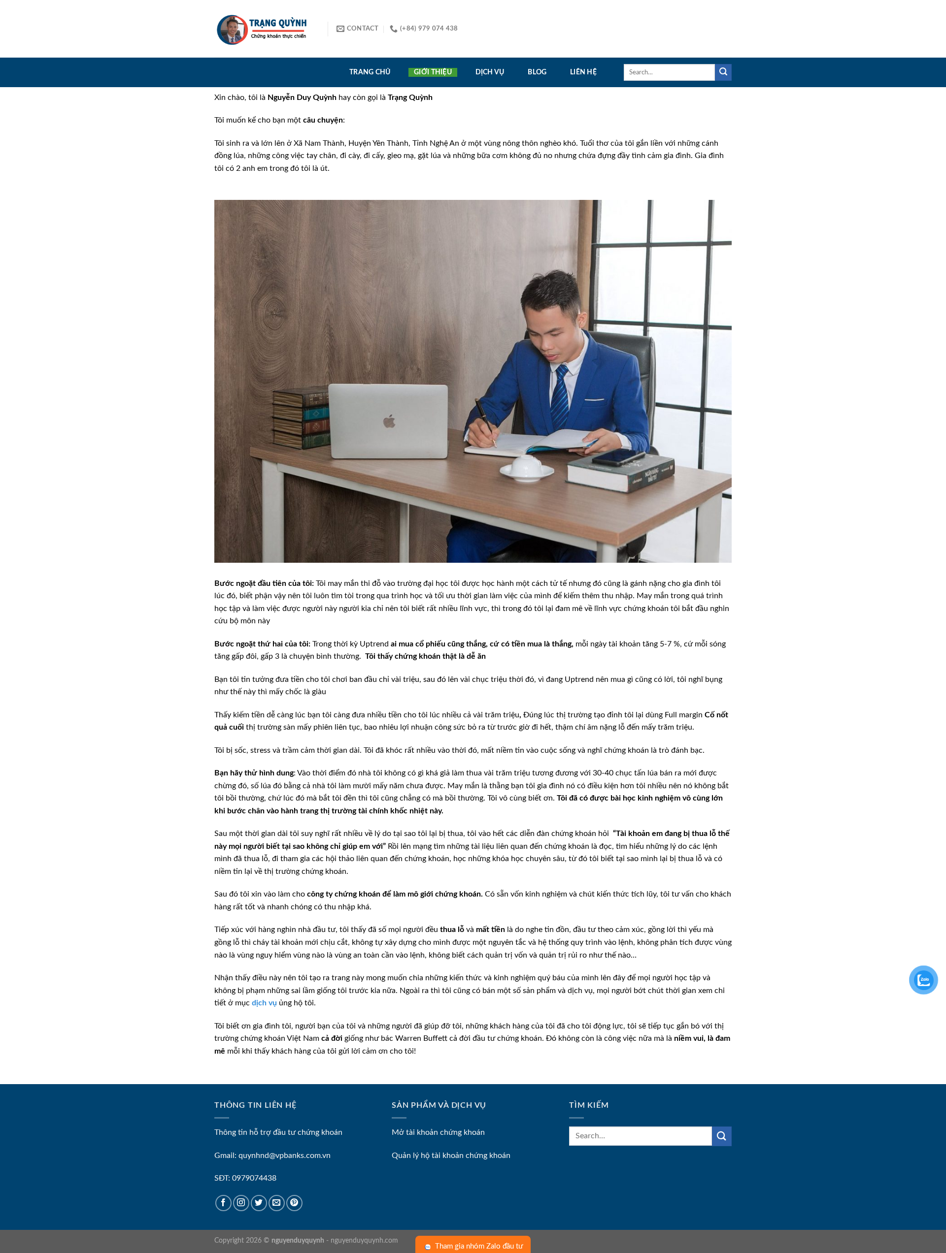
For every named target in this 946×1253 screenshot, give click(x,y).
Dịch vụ (490, 72)
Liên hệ (583, 72)
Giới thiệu (433, 72)
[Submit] (723, 72)
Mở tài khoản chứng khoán (438, 1132)
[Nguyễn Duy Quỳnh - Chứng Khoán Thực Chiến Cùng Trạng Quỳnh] (263, 28)
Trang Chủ (370, 72)
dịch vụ (264, 1003)
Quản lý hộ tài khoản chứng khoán (451, 1155)
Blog (537, 72)
